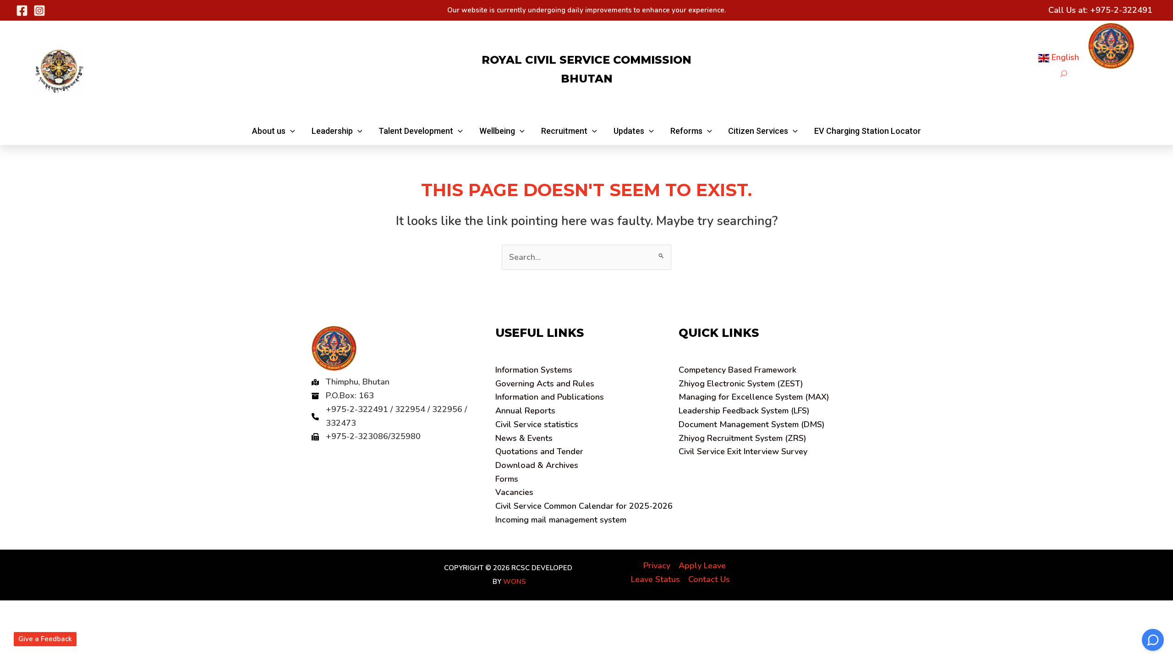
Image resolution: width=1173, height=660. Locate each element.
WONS (514, 581)
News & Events (524, 438)
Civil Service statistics (536, 424)
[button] (273, 131)
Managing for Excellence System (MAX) (754, 396)
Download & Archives (536, 465)
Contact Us (709, 579)
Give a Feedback (45, 639)
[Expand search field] (1064, 73)
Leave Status (655, 579)
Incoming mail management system (560, 519)
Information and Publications (549, 396)
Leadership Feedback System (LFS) (744, 410)
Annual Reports (525, 410)
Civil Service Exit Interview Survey (743, 451)
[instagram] (39, 10)
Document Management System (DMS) (752, 424)
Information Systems (533, 369)
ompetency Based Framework (737, 369)
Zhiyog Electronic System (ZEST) (741, 383)
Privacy (656, 565)
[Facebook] (22, 10)
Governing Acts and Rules (544, 383)
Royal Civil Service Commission (586, 59)
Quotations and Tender (539, 451)
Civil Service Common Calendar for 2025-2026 (584, 506)
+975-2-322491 (1121, 10)
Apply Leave (702, 565)
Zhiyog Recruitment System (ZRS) (742, 438)
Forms (506, 478)
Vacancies (514, 492)
